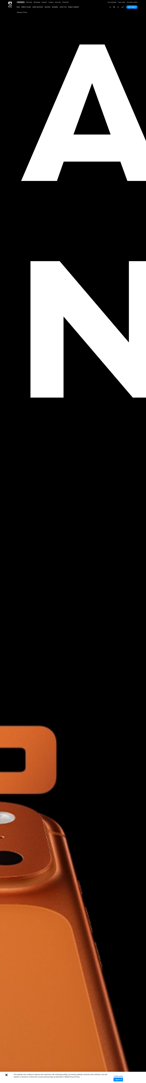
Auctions (58, 2)
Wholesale (37, 2)
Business (29, 2)
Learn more (118, 1076)
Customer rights (132, 2)
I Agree (117, 1079)
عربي (122, 6)
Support (44, 2)
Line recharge (112, 2)
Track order (121, 2)
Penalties (65, 2)
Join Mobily (132, 7)
